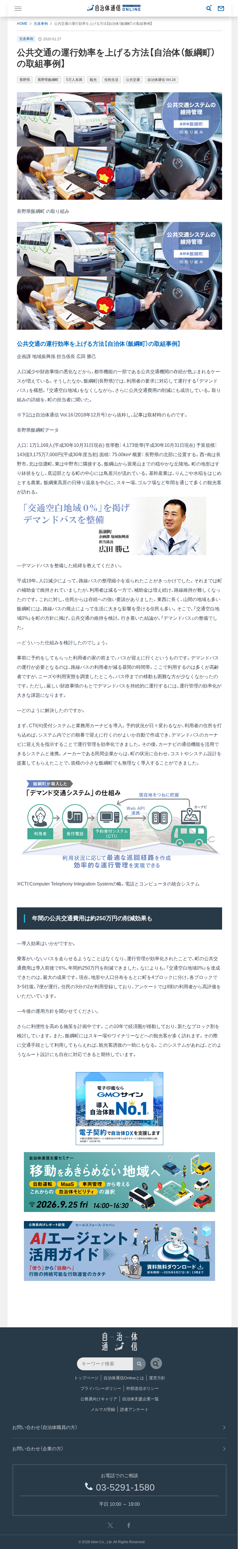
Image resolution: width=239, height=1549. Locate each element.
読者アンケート (134, 1409)
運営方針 (157, 1378)
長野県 (25, 80)
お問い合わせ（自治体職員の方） (45, 1427)
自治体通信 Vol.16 (161, 80)
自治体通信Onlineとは (123, 1378)
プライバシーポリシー (100, 1388)
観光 (93, 80)
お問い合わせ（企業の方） (38, 1448)
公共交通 (133, 80)
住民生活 (111, 80)
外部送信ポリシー (142, 1388)
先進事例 (41, 24)
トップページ (86, 1378)
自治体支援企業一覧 (140, 1399)
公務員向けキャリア (98, 1399)
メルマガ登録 (103, 1409)
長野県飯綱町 (48, 80)
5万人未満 (74, 80)
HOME (22, 24)
